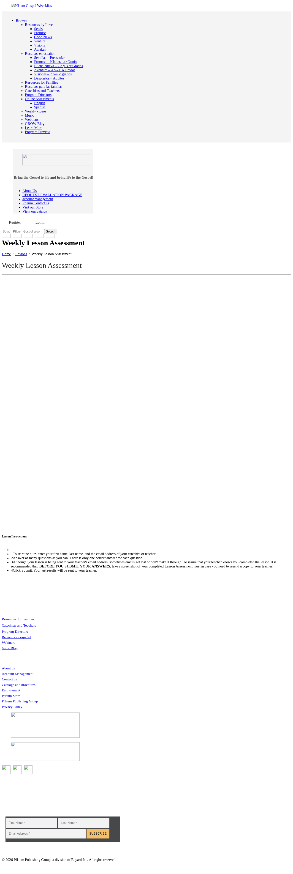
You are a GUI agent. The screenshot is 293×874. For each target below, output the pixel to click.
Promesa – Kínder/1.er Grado (55, 62)
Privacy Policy (12, 707)
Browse (21, 20)
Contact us (9, 679)
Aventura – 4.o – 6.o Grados (54, 70)
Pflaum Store (11, 696)
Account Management (17, 674)
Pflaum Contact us (35, 203)
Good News (43, 37)
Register (15, 222)
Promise (40, 33)
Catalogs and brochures (18, 685)
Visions (39, 45)
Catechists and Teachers (19, 625)
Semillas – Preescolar (49, 58)
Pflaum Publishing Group (20, 701)
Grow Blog (10, 648)
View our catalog (34, 211)
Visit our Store (32, 207)
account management (37, 199)
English (39, 103)
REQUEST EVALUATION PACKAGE (52, 195)
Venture (39, 41)
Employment (11, 690)
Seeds (38, 29)
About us (8, 668)
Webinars (8, 642)
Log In (40, 222)
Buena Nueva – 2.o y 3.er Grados (58, 66)
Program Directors (15, 631)
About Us (29, 191)
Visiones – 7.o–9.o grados (53, 74)
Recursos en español (16, 637)
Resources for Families (18, 619)
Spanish (40, 107)
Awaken (40, 49)
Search (50, 231)
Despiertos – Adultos (49, 78)
